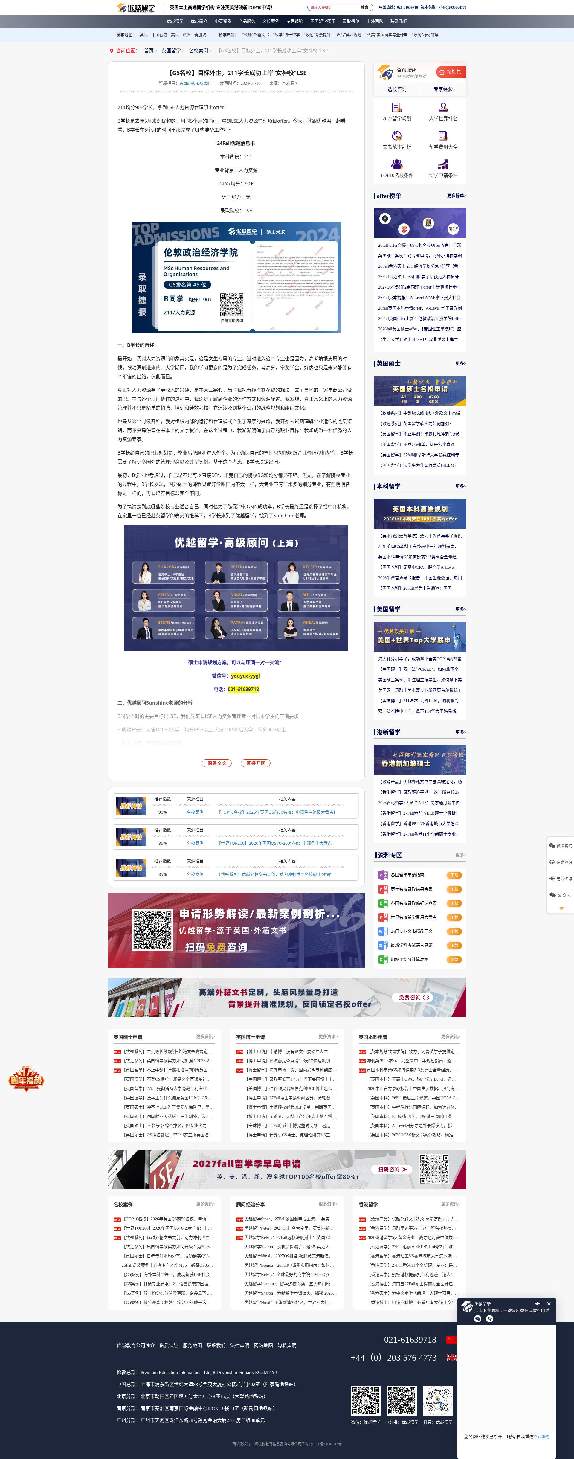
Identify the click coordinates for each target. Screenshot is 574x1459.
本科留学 (389, 487)
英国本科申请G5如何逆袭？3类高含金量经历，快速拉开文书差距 (417, 557)
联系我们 (216, 1345)
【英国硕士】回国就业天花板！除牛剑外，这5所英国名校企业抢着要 (168, 1116)
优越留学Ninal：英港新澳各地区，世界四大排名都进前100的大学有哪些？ (290, 1302)
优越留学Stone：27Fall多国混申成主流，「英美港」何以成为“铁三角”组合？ (290, 1219)
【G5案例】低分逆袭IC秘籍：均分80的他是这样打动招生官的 (168, 1302)
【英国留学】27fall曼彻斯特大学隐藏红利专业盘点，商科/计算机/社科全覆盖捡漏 (418, 455)
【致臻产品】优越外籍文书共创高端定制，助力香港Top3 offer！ (420, 782)
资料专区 (390, 855)
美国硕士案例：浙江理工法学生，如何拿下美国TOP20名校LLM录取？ (420, 680)
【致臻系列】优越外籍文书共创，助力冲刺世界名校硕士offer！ (276, 874)
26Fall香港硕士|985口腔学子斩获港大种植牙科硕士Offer (418, 277)
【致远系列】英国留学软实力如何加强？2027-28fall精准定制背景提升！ (416, 424)
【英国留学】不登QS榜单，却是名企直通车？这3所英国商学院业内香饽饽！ (416, 445)
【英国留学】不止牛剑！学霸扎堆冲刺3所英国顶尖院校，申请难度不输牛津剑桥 (419, 434)
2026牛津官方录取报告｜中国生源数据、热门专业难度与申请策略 (420, 578)
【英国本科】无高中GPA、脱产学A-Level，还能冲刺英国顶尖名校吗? (418, 568)
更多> (461, 363)
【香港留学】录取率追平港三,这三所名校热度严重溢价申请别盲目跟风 (418, 792)
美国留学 (389, 609)
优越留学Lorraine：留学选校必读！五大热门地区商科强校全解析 (290, 1284)
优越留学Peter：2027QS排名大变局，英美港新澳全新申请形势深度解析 (290, 1228)
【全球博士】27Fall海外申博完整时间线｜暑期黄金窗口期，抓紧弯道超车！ (290, 1125)
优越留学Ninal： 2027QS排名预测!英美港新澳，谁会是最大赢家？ (290, 1256)
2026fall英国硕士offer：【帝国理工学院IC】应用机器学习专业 (419, 329)
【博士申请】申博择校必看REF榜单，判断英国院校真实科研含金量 (290, 1107)
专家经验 (443, 89)
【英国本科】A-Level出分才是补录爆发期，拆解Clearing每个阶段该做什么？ (413, 1125)
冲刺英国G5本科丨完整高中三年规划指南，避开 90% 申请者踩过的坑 (418, 547)
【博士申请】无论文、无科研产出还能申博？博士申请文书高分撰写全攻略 (290, 1116)
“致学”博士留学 (286, 35)
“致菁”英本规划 (348, 35)
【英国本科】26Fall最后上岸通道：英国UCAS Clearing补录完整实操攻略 (415, 588)
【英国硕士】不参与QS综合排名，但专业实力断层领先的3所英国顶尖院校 (168, 1125)
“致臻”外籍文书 (255, 35)
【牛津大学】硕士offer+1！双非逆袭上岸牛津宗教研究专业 (418, 340)
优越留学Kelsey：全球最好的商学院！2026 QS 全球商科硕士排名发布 (290, 1274)
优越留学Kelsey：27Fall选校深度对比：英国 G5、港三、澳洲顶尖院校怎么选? (290, 1237)
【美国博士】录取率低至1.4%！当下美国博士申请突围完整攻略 (290, 1079)
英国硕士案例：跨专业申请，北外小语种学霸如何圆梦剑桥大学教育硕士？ (420, 256)
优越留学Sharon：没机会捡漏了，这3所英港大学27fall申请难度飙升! (290, 1247)
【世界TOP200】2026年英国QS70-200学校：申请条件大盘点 (274, 843)
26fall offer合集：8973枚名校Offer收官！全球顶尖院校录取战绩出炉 (419, 245)
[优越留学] (136, 7)
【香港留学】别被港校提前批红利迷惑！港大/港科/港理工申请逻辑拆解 (413, 1274)
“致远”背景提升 (317, 35)
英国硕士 (389, 364)
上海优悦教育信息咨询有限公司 (276, 1444)
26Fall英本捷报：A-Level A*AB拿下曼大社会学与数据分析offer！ (419, 298)
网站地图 (263, 1345)
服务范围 (192, 1345)
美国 (175, 35)
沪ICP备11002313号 (326, 1444)
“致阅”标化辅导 (425, 35)
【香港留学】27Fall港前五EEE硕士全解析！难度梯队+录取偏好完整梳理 (419, 813)
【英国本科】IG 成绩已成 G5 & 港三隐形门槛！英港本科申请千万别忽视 (413, 1116)
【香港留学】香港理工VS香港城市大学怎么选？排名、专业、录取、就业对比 (418, 824)
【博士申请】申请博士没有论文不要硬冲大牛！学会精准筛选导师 (290, 1051)
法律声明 (239, 1345)
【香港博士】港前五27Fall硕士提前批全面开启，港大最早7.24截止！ (413, 1284)
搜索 (364, 6)
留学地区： (126, 35)
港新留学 (389, 732)
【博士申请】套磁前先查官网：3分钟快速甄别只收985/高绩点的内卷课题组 (290, 1061)
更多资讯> (205, 1036)
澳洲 (186, 35)
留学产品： (228, 35)
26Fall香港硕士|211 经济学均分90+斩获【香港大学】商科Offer (418, 266)
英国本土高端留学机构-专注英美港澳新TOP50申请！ (222, 7)
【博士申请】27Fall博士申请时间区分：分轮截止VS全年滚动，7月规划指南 (290, 1098)
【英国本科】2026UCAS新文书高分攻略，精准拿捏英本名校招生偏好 (413, 1135)
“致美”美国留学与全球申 (386, 35)
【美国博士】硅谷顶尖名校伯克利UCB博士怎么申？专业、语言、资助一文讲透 (290, 1088)
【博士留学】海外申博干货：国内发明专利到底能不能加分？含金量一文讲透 (290, 1070)
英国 (144, 35)
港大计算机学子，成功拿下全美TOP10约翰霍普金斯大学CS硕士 (420, 659)
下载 (454, 875)
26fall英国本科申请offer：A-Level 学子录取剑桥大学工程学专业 (420, 308)
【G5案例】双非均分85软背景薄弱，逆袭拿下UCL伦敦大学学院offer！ (168, 1293)
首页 (149, 50)
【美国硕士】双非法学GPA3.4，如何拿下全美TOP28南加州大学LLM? (418, 670)
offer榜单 (389, 196)
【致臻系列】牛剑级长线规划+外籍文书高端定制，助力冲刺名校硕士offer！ (419, 413)
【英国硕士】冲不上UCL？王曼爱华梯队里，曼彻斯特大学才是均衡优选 (168, 1107)
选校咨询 (397, 89)
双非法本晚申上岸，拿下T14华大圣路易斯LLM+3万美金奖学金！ (417, 711)
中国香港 (159, 35)
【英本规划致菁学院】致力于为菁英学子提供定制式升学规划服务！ (420, 536)
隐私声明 (287, 1345)
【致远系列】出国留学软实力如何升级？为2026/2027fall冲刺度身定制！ (168, 1247)
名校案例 (198, 50)
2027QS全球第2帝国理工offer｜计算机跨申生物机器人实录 (419, 287)
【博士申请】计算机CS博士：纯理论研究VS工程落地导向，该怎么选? (290, 1135)
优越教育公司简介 (136, 1345)
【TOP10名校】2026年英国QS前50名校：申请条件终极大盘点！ (277, 812)
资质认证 (168, 1345)
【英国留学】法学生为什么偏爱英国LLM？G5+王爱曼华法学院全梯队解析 (418, 466)
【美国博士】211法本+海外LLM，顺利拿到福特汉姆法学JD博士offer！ (418, 701)
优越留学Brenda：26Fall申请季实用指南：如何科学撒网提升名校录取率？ (290, 1265)
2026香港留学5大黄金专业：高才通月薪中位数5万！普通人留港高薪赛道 (419, 803)
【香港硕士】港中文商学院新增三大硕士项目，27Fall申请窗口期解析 (413, 1293)
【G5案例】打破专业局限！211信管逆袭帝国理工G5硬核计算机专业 (168, 1284)
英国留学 (171, 50)
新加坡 (200, 35)
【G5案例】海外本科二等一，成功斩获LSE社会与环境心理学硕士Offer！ (168, 1274)
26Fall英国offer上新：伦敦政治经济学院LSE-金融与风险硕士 (419, 319)
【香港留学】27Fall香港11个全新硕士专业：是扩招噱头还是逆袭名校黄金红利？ (419, 834)
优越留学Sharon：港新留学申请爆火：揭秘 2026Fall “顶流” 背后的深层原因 (290, 1293)
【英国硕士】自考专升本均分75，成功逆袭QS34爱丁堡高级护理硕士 (168, 1256)
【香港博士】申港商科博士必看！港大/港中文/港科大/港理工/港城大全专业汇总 (413, 1302)
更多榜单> (456, 195)
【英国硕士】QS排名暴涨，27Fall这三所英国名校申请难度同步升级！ (168, 1135)
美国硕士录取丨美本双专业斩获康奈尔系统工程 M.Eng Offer (420, 690)
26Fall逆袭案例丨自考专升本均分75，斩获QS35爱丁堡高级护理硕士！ (168, 1265)
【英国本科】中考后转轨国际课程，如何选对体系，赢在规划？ (413, 1107)
